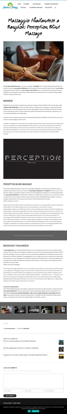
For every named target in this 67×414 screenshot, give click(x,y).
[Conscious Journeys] (10, 6)
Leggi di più (35, 411)
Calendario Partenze (35, 7)
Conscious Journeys (10, 328)
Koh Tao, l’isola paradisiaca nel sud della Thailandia (19, 341)
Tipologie (23, 7)
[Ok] (65, 409)
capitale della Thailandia (10, 107)
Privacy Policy (7, 403)
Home (19, 4)
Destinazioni (37, 4)
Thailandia (26, 328)
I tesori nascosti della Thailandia (19, 293)
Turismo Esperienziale (51, 4)
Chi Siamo (26, 4)
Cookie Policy (16, 403)
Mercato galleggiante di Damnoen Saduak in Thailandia (20, 348)
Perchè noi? (48, 7)
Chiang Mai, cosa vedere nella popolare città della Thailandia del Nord (25, 355)
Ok (29, 411)
